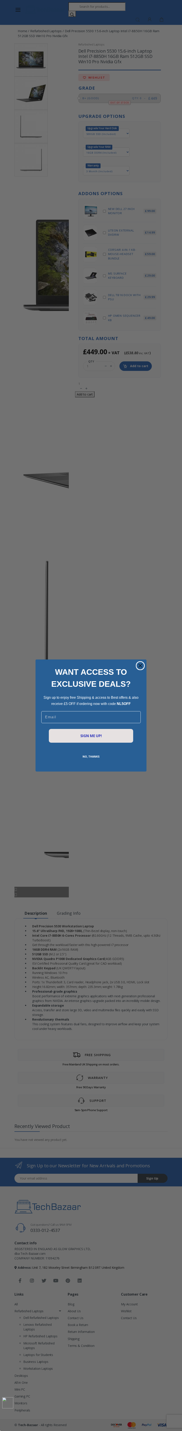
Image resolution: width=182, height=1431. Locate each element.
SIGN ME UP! (91, 735)
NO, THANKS (91, 756)
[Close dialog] (140, 666)
